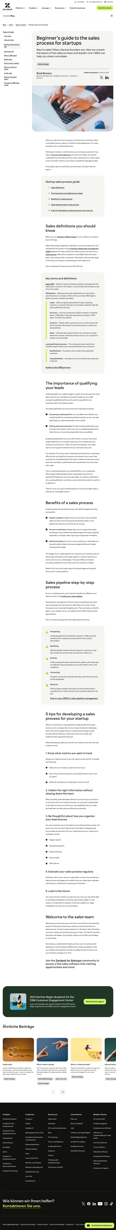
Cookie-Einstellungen (56, 1224)
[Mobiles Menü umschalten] (111, 15)
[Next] (62, 1092)
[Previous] (53, 1092)
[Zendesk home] (8, 7)
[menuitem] (108, 2)
